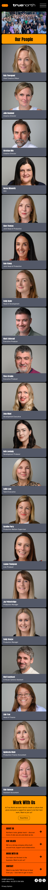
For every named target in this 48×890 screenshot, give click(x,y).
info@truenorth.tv (8, 879)
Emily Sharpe (8, 639)
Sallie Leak (7, 488)
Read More (24, 818)
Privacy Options (7, 886)
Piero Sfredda (8, 376)
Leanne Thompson (10, 564)
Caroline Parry (8, 526)
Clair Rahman (8, 789)
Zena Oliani (7, 413)
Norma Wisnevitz (9, 188)
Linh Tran (6, 714)
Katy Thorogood (9, 75)
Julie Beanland (8, 113)
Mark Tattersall (9, 338)
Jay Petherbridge (9, 601)
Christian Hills (8, 150)
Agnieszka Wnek (9, 752)
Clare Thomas (8, 225)
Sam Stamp (7, 263)
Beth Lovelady (8, 451)
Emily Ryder (7, 300)
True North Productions (5, 5)
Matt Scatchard (9, 676)
